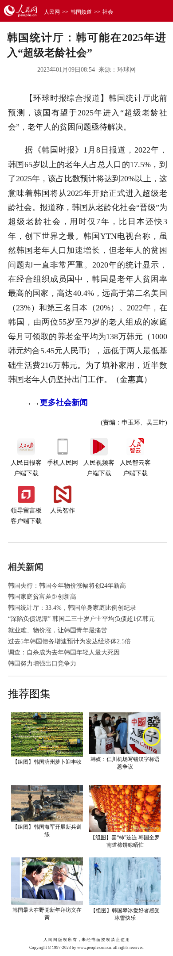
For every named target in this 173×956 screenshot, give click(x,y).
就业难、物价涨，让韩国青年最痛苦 (57, 630)
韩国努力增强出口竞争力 (42, 663)
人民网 (52, 12)
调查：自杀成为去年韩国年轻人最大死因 (64, 652)
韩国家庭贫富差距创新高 (42, 596)
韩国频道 (81, 12)
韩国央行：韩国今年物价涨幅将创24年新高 (67, 585)
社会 (107, 12)
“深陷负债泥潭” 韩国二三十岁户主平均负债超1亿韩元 (81, 619)
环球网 (126, 69)
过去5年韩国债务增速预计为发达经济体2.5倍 (69, 641)
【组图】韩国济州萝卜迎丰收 (47, 762)
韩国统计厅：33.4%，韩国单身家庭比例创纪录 (72, 607)
